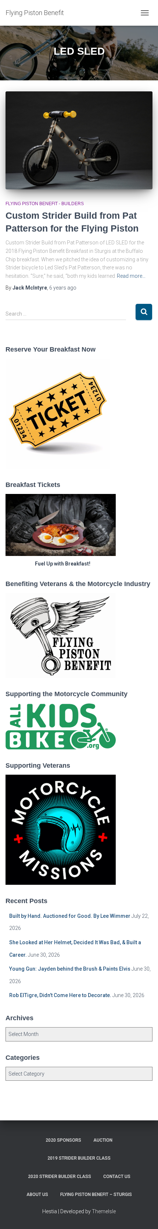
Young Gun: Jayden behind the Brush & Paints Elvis (69, 969)
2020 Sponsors (63, 1140)
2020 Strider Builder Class (59, 1176)
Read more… (131, 276)
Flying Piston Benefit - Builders (45, 203)
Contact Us (116, 1176)
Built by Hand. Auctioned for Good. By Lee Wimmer (69, 916)
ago (62, 288)
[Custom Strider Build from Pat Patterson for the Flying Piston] (79, 140)
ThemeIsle (104, 1211)
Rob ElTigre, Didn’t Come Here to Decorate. (60, 995)
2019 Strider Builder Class (79, 1158)
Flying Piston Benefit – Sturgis (96, 1194)
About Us (37, 1194)
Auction (102, 1140)
